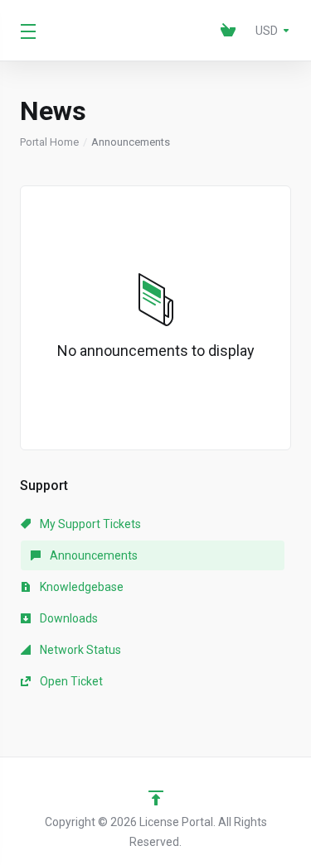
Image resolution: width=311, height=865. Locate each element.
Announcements (92, 555)
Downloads (67, 618)
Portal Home (49, 142)
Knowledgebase (80, 586)
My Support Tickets (89, 524)
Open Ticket (70, 681)
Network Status (79, 649)
